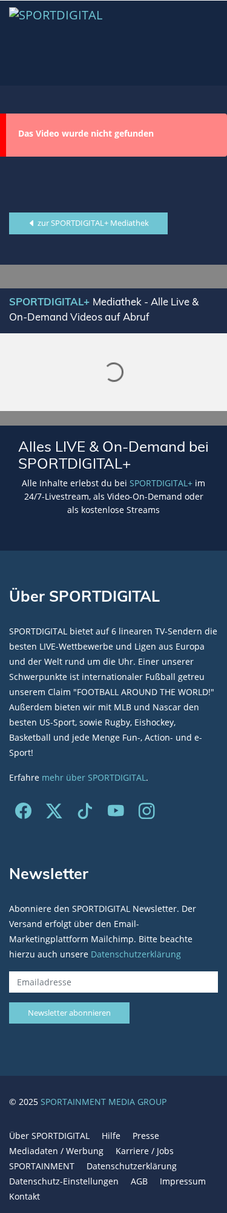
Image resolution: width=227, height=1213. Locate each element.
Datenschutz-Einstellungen (64, 1181)
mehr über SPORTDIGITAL (94, 777)
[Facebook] (23, 814)
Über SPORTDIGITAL (49, 1135)
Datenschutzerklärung (136, 954)
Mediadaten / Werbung (56, 1151)
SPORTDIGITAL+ (161, 483)
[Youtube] (116, 814)
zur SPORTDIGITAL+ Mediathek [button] (92, 222)
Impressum (183, 1181)
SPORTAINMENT (41, 1166)
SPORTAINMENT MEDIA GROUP (103, 1101)
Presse (146, 1135)
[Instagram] (147, 814)
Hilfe (111, 1135)
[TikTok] (85, 814)
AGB (139, 1181)
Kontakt (24, 1196)
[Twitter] (54, 814)
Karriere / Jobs (145, 1151)
